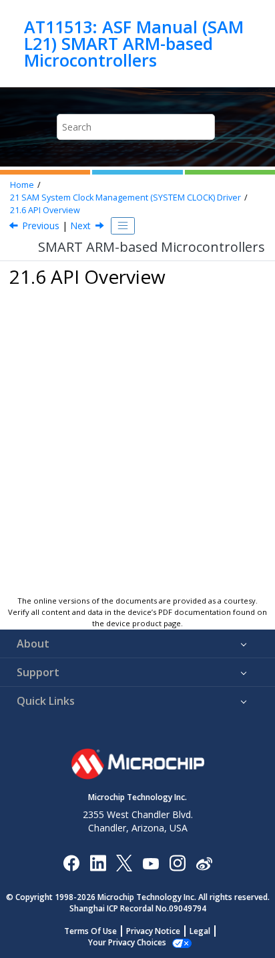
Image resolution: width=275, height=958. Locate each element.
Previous (40, 225)
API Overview (45, 210)
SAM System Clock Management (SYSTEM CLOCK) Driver (125, 197)
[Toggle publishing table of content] (123, 226)
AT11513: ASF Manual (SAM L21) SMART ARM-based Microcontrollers (134, 44)
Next (80, 225)
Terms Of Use (90, 931)
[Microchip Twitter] (124, 862)
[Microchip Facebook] (71, 862)
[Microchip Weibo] (204, 862)
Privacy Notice (153, 931)
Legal (200, 931)
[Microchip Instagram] (177, 862)
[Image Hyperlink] (150, 862)
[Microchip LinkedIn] (97, 862)
